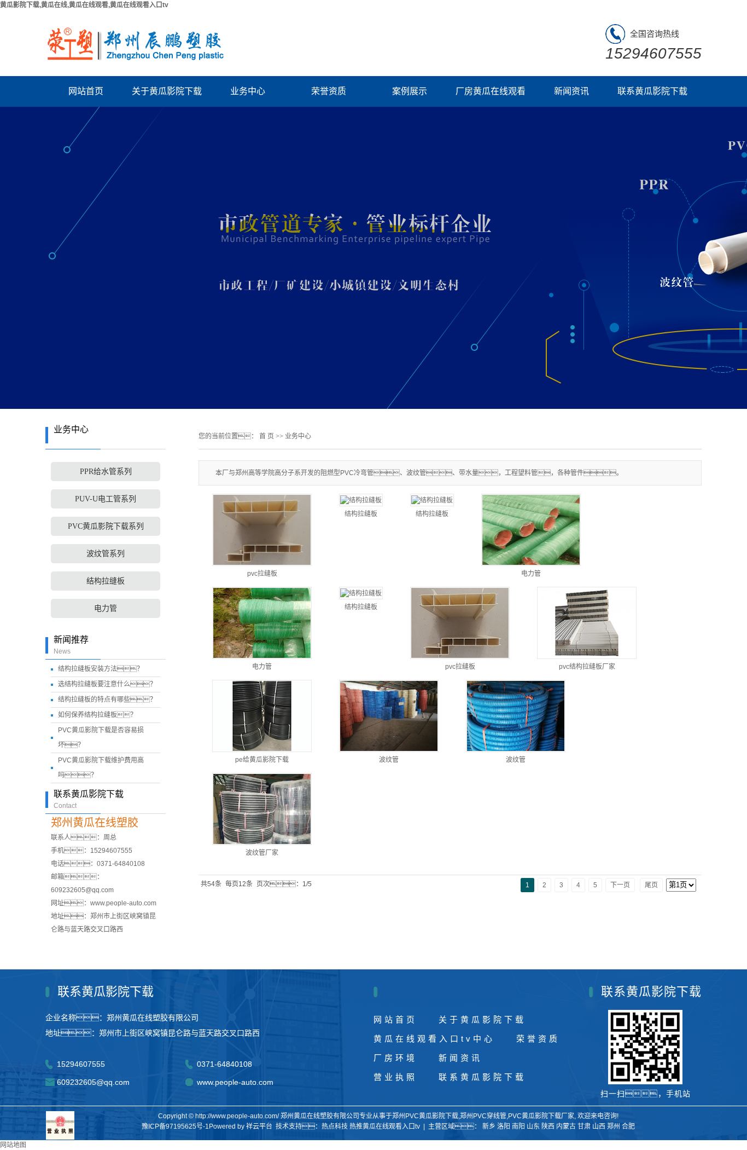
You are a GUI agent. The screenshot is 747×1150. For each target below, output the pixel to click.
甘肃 (584, 1126)
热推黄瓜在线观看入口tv (384, 1126)
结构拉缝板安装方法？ (100, 669)
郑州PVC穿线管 (483, 1116)
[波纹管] (389, 716)
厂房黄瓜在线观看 (491, 91)
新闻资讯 (571, 91)
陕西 (548, 1126)
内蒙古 (566, 1126)
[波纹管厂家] (262, 809)
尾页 (651, 885)
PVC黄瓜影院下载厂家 (541, 1116)
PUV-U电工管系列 (105, 499)
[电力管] (531, 530)
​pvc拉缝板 (262, 573)
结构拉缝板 (105, 581)
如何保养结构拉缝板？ (97, 715)
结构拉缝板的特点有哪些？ (107, 699)
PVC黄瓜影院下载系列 (106, 526)
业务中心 (247, 91)
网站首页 (85, 91)
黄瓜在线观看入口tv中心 (434, 1038)
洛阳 (503, 1126)
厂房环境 (395, 1057)
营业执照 (395, 1077)
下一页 (620, 885)
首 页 (266, 436)
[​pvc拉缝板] (262, 530)
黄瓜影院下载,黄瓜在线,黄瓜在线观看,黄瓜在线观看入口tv (84, 5)
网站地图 (13, 1145)
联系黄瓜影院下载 (652, 91)
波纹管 (389, 760)
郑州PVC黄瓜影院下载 (425, 1116)
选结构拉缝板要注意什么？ (107, 684)
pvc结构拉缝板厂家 (587, 667)
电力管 (105, 608)
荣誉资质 (328, 91)
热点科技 (335, 1126)
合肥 (628, 1126)
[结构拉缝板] (361, 500)
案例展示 (409, 91)
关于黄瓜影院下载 (167, 91)
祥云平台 (259, 1126)
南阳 (518, 1126)
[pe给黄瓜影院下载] (262, 716)
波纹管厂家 (262, 853)
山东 (533, 1126)
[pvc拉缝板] (460, 623)
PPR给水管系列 (106, 471)
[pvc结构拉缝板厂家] (587, 623)
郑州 (613, 1126)
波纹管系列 (105, 554)
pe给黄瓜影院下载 (262, 760)
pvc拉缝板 (460, 667)
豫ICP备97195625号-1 (175, 1126)
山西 (598, 1126)
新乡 (488, 1126)
